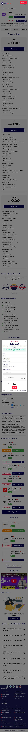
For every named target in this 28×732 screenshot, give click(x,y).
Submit (14, 387)
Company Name (6, 369)
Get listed (23, 2)
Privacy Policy (23, 390)
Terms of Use (17, 390)
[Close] (25, 341)
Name (4, 353)
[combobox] (5, 366)
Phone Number (6, 364)
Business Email (6, 358)
